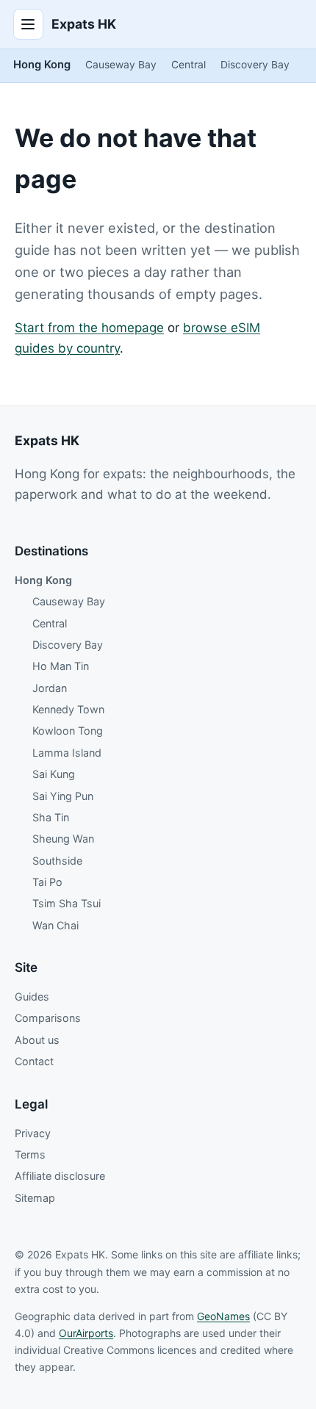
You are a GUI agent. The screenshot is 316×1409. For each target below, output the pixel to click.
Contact (34, 1061)
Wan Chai (55, 925)
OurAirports (86, 1333)
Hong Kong (42, 64)
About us (37, 1040)
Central (188, 65)
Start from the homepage (89, 327)
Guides (32, 996)
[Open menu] (28, 24)
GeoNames (223, 1316)
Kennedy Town (68, 709)
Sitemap (35, 1198)
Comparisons (48, 1018)
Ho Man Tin (60, 666)
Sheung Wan (63, 838)
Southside (57, 860)
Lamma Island (66, 752)
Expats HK (83, 24)
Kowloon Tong (67, 730)
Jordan (49, 688)
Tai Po (47, 882)
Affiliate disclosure (60, 1176)
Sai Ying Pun (62, 796)
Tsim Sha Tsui (66, 903)
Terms (30, 1154)
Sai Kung (53, 774)
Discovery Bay (255, 65)
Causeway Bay (121, 65)
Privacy (33, 1133)
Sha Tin (50, 817)
